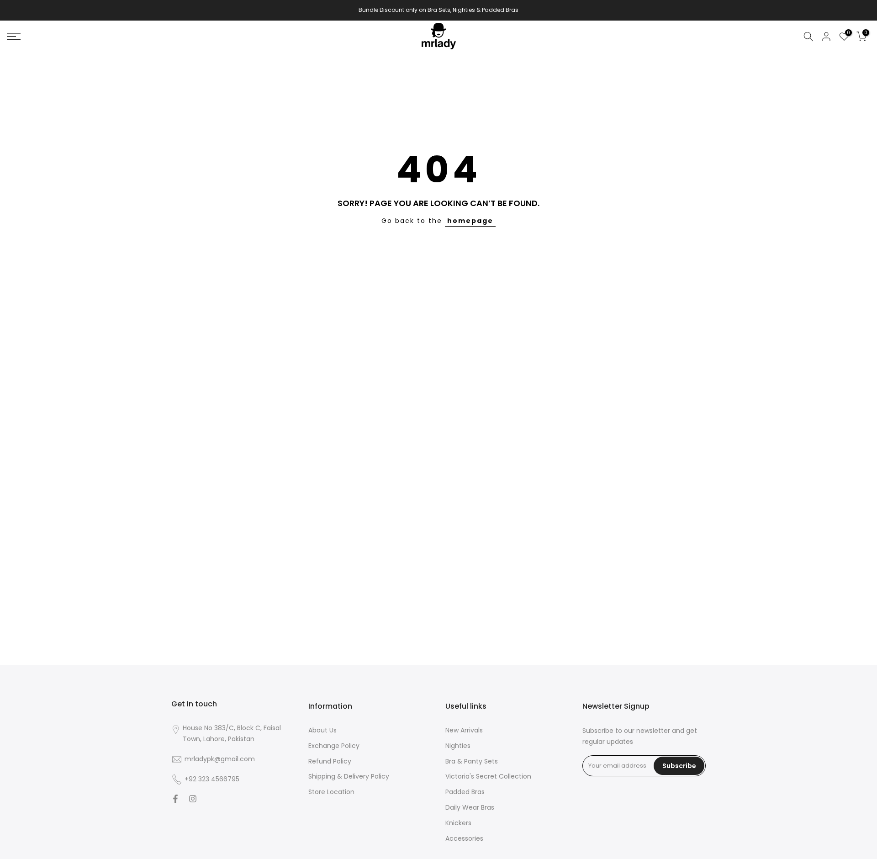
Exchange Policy (333, 746)
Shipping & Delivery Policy (348, 776)
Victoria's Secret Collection (488, 776)
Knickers (458, 823)
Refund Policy (329, 761)
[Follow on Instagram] (193, 799)
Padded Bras (465, 792)
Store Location (331, 792)
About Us (322, 730)
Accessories (464, 838)
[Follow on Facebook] (175, 799)
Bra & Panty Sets (471, 761)
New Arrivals (464, 730)
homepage (470, 220)
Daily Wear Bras (469, 807)
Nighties (457, 746)
